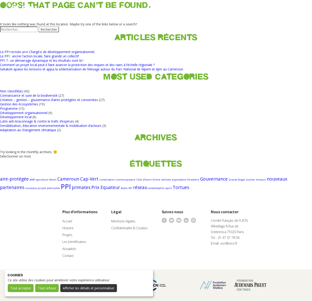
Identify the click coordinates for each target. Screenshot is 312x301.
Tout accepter (20, 288)
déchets (166, 179)
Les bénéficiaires (74, 242)
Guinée (250, 179)
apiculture (42, 179)
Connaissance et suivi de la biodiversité (29, 95)
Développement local (16, 117)
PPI (66, 186)
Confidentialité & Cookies (129, 228)
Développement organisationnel (24, 113)
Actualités (198, 8)
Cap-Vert (89, 179)
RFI (130, 188)
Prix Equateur (105, 187)
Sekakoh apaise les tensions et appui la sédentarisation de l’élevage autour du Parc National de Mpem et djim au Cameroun (91, 69)
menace (261, 179)
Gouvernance (214, 179)
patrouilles (53, 188)
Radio (124, 188)
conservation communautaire (117, 179)
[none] (298, 8)
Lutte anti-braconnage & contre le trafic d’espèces (37, 121)
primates (81, 187)
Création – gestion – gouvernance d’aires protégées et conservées (49, 100)
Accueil (67, 221)
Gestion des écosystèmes (19, 104)
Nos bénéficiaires (174, 8)
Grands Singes (237, 179)
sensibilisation (156, 188)
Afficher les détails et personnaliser (88, 288)
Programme (9, 108)
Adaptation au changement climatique (28, 130)
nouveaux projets (35, 188)
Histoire (68, 228)
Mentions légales (123, 221)
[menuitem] (298, 8)
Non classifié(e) (11, 91)
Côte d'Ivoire (144, 179)
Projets (67, 235)
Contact (215, 8)
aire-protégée (14, 179)
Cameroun (68, 179)
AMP (32, 179)
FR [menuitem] (297, 8)
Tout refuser (47, 288)
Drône (156, 179)
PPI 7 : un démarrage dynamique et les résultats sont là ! (41, 60)
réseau (140, 187)
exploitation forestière (185, 179)
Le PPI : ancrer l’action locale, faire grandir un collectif (39, 56)
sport (169, 188)
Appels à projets (126, 8)
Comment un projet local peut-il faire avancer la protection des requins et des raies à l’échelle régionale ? (77, 65)
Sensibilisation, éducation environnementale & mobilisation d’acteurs (50, 125)
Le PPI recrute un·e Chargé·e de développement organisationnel (47, 52)
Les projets (150, 8)
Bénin (52, 179)
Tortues (181, 187)
